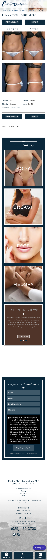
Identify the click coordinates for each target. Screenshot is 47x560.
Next (35, 22)
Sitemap (23, 491)
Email (40, 557)
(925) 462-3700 (23, 529)
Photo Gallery (14, 10)
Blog (23, 495)
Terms (35, 454)
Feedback (23, 493)
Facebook (14, 534)
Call (23, 557)
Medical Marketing (16, 481)
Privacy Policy (25, 437)
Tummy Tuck (33, 10)
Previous (12, 22)
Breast (23, 207)
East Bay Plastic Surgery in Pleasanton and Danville (14, 4)
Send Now (23, 448)
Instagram (18, 534)
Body (23, 10)
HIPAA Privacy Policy (23, 488)
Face (23, 246)
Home (4, 10)
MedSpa (23, 284)
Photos (6, 557)
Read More (23, 336)
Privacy (29, 454)
